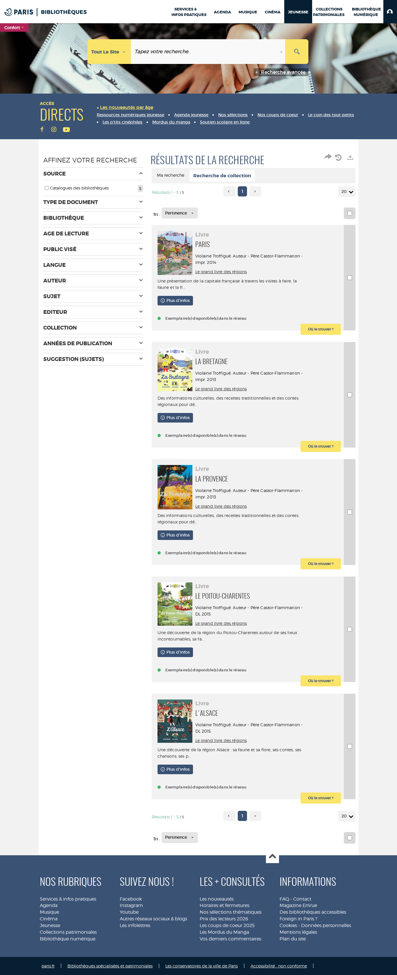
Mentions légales (298, 932)
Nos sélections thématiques (231, 912)
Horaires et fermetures (224, 905)
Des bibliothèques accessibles (313, 912)
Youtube (129, 912)
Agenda (49, 905)
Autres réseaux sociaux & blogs (153, 919)
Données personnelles (326, 925)
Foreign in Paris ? (298, 919)
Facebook (131, 899)
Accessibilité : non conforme (279, 965)
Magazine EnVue (298, 905)
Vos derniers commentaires (230, 939)
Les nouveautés (217, 899)
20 (344, 191)
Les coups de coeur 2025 (227, 925)
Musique (49, 912)
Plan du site (293, 939)
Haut (272, 857)
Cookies (288, 925)
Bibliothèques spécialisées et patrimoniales (110, 965)
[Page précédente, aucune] (229, 191)
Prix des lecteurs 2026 (224, 919)
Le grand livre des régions (221, 271)
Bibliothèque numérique (67, 939)
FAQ (284, 899)
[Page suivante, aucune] (255, 191)
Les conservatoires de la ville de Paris (201, 965)
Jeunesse (50, 925)
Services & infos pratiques (68, 899)
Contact (302, 899)
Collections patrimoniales (68, 932)
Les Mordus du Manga (224, 932)
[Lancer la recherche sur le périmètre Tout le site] (296, 51)
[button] (390, 11)
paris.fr (48, 965)
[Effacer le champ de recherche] (281, 51)
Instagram (131, 905)
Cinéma (49, 919)
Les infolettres (135, 925)
